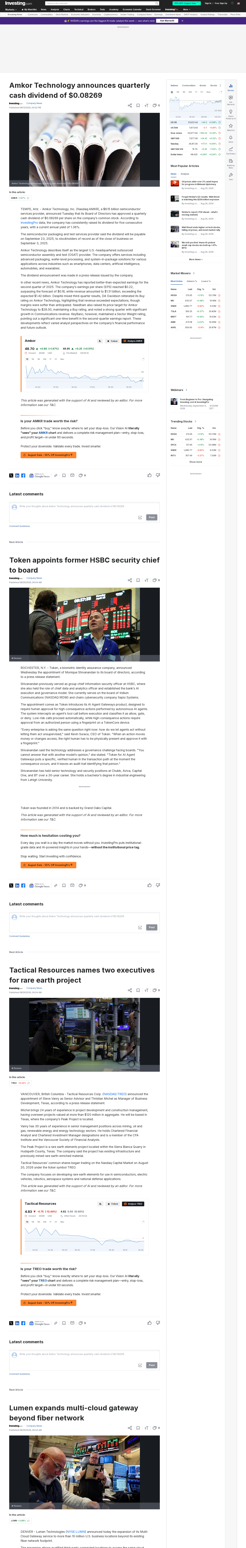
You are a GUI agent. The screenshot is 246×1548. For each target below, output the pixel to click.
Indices (174, 85)
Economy (96, 14)
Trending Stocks (181, 421)
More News (195, 259)
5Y (56, 359)
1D (27, 359)
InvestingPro (29, 222)
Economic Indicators (80, 14)
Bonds (203, 85)
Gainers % (192, 281)
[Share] (130, 105)
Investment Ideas (173, 14)
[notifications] (232, 3)
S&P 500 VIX (177, 149)
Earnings (158, 14)
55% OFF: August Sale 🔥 (187, 3)
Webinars (177, 390)
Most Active (177, 281)
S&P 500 (175, 138)
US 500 (174, 127)
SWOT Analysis (191, 14)
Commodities (47, 14)
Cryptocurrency (111, 14)
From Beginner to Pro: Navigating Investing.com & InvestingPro (196, 400)
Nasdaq (174, 143)
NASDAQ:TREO (115, 1094)
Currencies (33, 14)
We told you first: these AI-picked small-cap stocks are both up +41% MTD (199, 245)
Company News (144, 14)
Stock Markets (62, 14)
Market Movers (181, 273)
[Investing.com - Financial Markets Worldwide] (18, 3)
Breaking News (15, 14)
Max (62, 359)
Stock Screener (153, 9)
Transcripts (223, 14)
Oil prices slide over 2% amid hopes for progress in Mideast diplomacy (200, 183)
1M (38, 359)
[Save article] (138, 105)
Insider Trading (127, 14)
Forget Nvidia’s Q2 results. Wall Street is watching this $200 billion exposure (201, 198)
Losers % (206, 281)
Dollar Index (177, 154)
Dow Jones (176, 133)
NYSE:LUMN (76, 1531)
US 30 (174, 122)
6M (44, 359)
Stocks (213, 85)
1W (33, 359)
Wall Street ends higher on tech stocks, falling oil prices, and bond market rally (201, 228)
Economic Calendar (132, 9)
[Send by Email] (72, 475)
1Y (50, 359)
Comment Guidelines (19, 526)
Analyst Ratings (207, 14)
